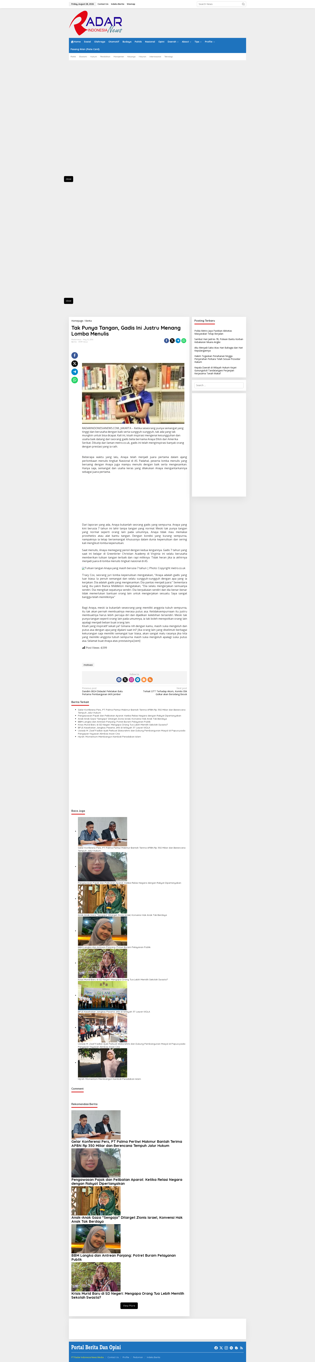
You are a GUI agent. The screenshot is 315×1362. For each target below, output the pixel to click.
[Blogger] (144, 679)
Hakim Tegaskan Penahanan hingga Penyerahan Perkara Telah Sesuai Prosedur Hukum (217, 358)
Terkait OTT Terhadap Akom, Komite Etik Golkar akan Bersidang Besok (165, 691)
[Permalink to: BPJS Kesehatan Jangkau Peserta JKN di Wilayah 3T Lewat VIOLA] (102, 995)
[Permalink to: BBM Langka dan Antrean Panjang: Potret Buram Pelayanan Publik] (102, 930)
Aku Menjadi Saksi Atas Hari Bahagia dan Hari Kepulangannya (218, 349)
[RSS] (150, 679)
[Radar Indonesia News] (95, 22)
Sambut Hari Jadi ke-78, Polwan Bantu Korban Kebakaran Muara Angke (218, 341)
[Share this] (166, 340)
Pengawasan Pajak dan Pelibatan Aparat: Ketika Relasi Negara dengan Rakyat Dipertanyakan (129, 715)
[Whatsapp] (183, 340)
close (68, 179)
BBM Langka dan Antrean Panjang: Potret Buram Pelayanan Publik (114, 721)
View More (129, 1305)
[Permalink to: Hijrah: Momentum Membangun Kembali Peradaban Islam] (102, 1062)
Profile (126, 1357)
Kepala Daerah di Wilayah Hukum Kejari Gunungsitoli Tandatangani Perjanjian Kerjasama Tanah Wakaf (215, 370)
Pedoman (138, 1357)
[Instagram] (131, 679)
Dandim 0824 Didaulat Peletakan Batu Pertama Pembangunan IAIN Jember (102, 691)
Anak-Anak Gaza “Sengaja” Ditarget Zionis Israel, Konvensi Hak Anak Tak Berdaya (122, 718)
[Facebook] (119, 679)
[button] (243, 4)
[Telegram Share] (178, 340)
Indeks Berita (153, 1357)
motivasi (88, 664)
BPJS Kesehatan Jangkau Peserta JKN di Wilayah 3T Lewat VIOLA (114, 727)
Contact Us (113, 1357)
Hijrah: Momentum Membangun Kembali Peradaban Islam (109, 736)
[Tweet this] (172, 340)
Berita (74, 342)
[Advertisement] (84, 120)
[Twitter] (125, 679)
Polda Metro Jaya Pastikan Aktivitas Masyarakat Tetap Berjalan (213, 332)
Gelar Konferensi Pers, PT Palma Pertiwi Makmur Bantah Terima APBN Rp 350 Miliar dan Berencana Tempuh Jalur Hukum (131, 711)
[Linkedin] (137, 679)
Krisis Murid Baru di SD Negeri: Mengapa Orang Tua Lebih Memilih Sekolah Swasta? (123, 724)
